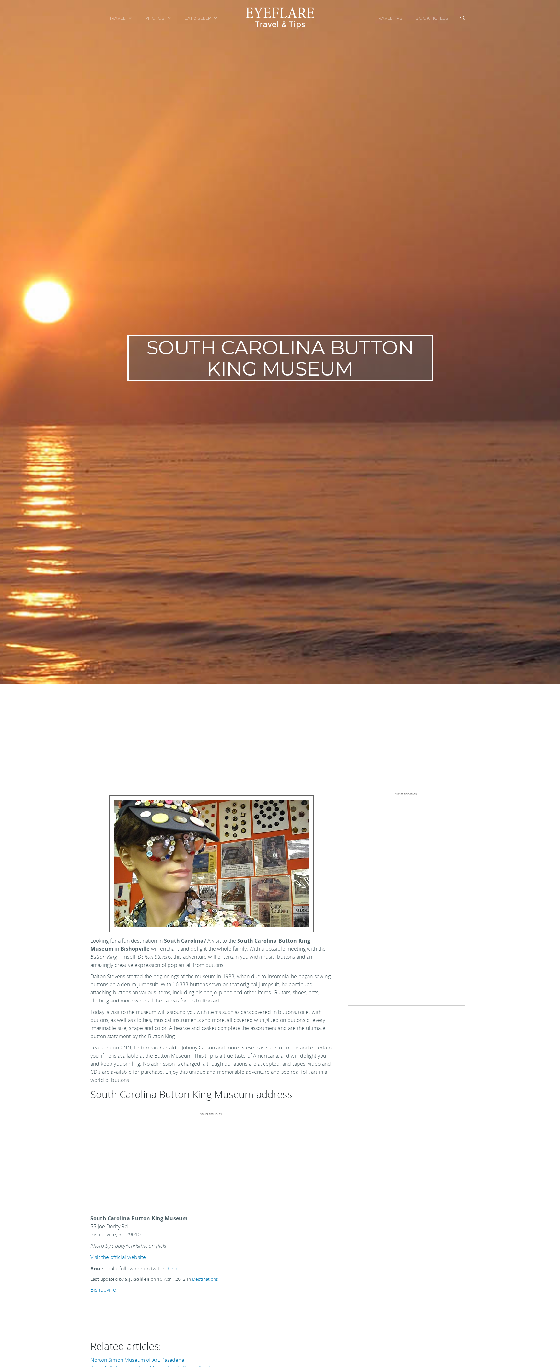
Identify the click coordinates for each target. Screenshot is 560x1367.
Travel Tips (389, 18)
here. (174, 1268)
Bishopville (103, 1289)
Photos (155, 18)
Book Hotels (431, 18)
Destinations (205, 1279)
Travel (117, 18)
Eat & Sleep (198, 18)
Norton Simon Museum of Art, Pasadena (137, 1359)
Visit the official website (118, 1257)
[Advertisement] (280, 732)
